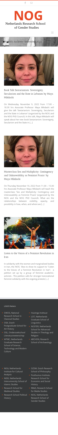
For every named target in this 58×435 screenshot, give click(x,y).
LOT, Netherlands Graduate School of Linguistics (40, 319)
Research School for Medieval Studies (13, 389)
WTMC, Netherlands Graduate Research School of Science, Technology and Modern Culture (15, 345)
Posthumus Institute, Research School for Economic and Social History (40, 380)
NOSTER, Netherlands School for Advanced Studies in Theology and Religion (42, 331)
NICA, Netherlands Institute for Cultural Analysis (13, 371)
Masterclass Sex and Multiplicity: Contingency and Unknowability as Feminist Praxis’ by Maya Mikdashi (28, 175)
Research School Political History (15, 396)
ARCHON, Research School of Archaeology (41, 341)
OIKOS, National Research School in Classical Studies (12, 315)
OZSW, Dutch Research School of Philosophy (41, 370)
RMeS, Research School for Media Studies (41, 389)
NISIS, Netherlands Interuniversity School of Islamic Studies (15, 381)
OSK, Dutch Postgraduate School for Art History (15, 325)
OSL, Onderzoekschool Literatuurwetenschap (14, 334)
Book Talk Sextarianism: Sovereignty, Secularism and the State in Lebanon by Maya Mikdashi (28, 94)
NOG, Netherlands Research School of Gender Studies (40, 397)
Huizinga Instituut (39, 312)
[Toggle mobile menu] (52, 32)
